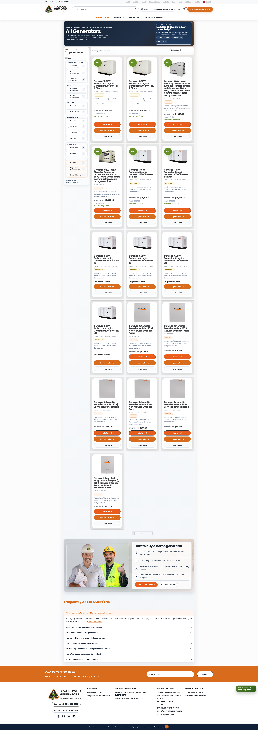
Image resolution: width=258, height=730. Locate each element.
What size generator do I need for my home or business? (89, 613)
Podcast (188, 2)
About (128, 2)
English (197, 2)
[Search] (140, 9)
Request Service (165, 701)
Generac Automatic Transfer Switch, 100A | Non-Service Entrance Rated (141, 329)
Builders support (164, 37)
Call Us (66, 704)
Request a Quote (107, 130)
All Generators (94, 692)
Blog (173, 2)
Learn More (107, 136)
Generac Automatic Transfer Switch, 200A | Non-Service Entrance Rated (141, 406)
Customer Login (154, 2)
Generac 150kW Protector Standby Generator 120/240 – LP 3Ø (176, 259)
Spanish (208, 2)
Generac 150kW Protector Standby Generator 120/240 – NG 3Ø (106, 329)
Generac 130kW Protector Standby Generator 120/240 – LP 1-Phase (141, 173)
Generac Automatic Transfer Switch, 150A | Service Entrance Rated (106, 404)
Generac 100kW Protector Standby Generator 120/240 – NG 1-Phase (141, 85)
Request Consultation (200, 9)
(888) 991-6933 (95, 621)
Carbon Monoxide (194, 692)
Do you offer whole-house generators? (82, 633)
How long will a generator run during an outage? (86, 638)
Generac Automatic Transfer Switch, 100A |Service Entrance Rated (176, 328)
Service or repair (225, 720)
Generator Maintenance (169, 692)
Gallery (135, 2)
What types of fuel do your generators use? (84, 627)
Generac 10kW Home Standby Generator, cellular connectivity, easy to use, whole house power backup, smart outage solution (107, 175)
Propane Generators (195, 696)
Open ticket (162, 41)
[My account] (179, 9)
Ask (251, 725)
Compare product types (228, 715)
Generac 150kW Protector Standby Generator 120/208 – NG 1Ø (106, 259)
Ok (166, 727)
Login (144, 2)
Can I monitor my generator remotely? (82, 643)
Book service (177, 37)
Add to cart (107, 124)
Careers (166, 2)
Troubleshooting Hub (168, 708)
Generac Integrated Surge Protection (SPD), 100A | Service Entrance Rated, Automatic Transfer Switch (106, 483)
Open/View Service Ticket (169, 711)
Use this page (224, 710)
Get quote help (246, 715)
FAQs (180, 2)
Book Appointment (166, 714)
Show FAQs (239, 720)
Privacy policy (158, 727)
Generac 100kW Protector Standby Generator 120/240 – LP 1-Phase (106, 85)
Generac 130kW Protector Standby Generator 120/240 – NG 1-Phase (176, 173)
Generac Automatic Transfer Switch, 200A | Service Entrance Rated (176, 404)
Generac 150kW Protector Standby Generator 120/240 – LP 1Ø (141, 259)
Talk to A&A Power (146, 584)
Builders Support (168, 584)
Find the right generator (241, 710)
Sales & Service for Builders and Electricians (131, 693)
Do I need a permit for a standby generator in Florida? (88, 649)
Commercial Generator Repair (169, 697)
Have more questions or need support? (82, 659)
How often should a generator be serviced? (84, 654)
